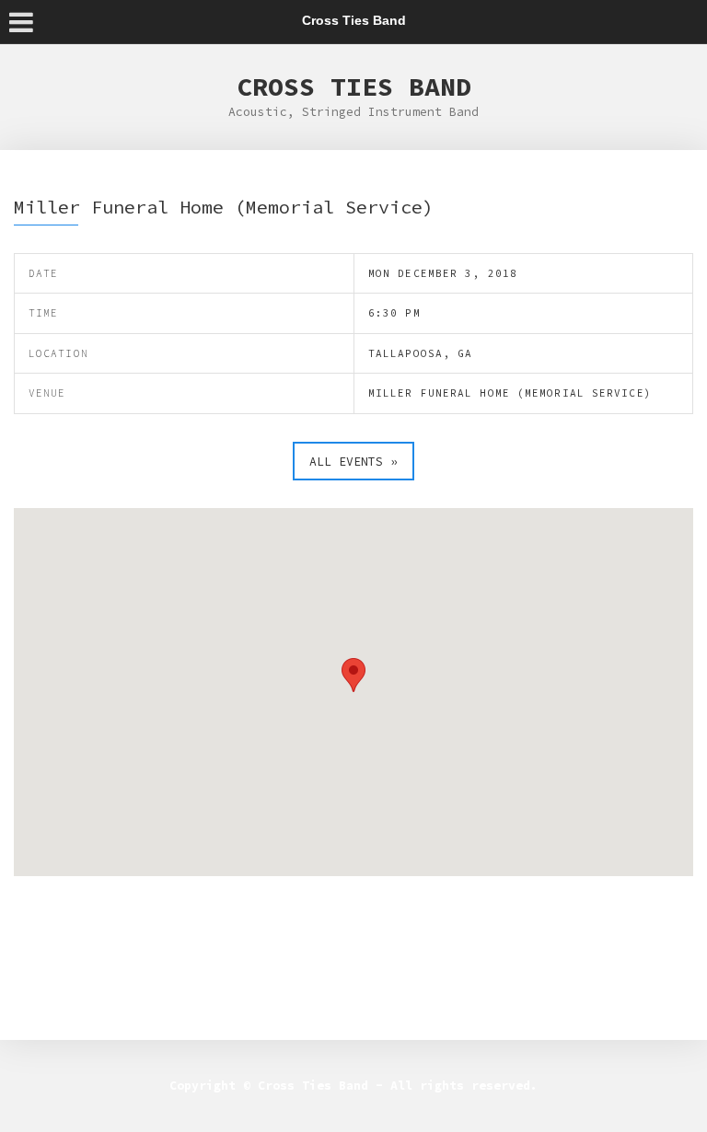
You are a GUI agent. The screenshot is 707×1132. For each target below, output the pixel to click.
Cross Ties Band (354, 86)
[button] (353, 675)
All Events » (353, 461)
